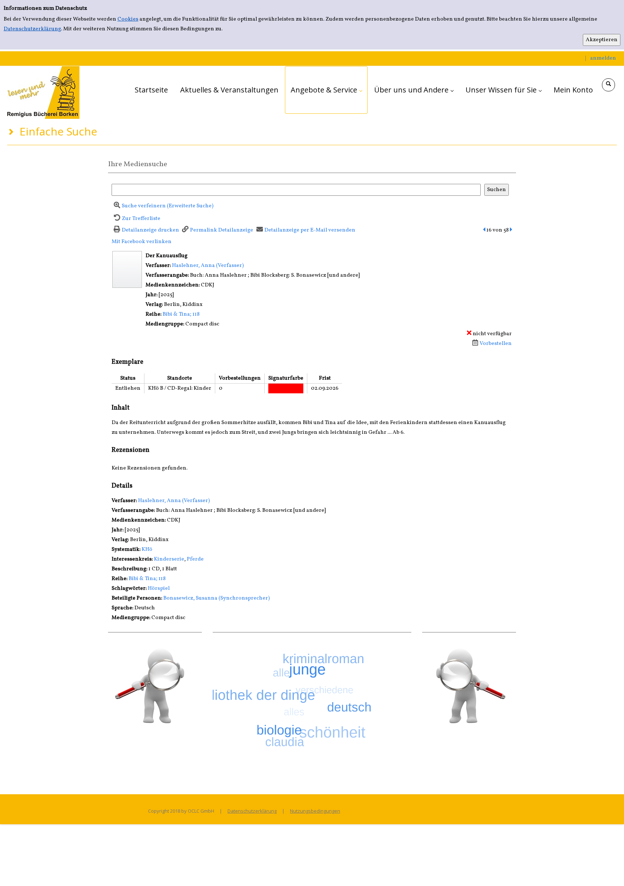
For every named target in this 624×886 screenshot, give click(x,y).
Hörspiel (159, 588)
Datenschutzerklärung (32, 29)
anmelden (603, 58)
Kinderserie (169, 559)
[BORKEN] (43, 92)
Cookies (127, 19)
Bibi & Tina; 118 (181, 314)
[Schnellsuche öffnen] (608, 84)
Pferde (195, 559)
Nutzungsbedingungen (315, 811)
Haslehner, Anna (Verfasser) (208, 265)
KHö (147, 549)
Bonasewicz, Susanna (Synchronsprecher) (216, 598)
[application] (326, 90)
